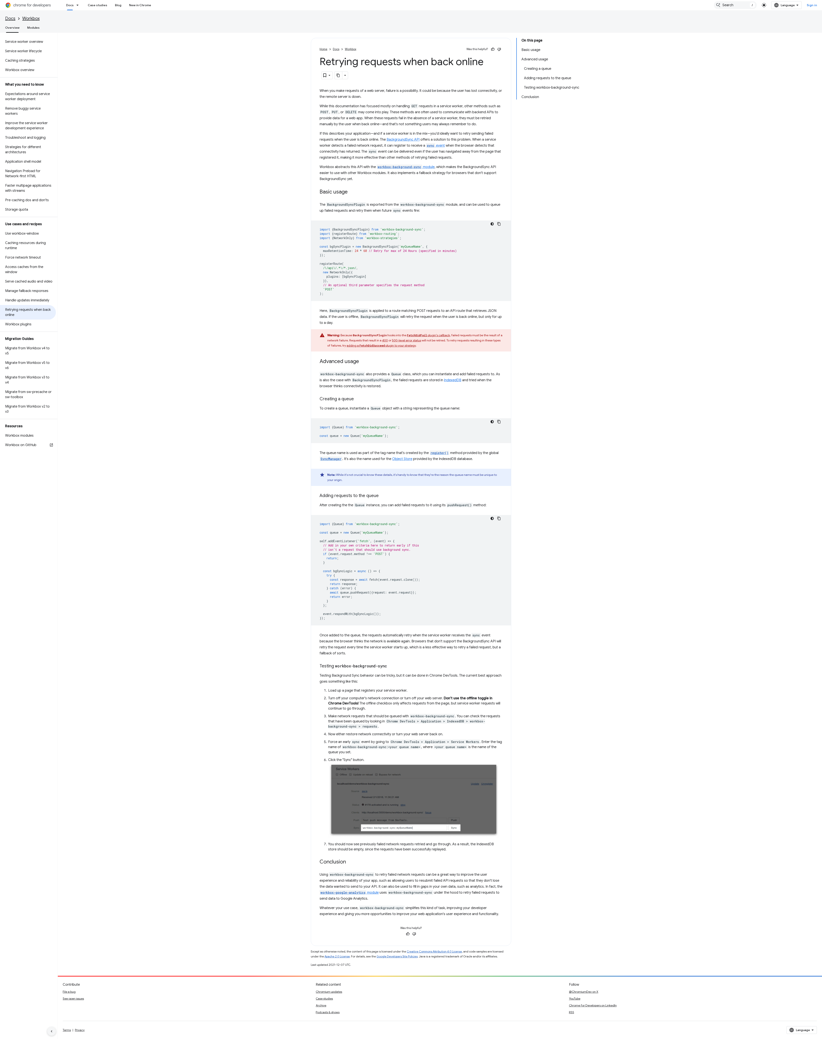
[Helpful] (493, 49)
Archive (321, 1005)
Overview (12, 28)
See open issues (73, 998)
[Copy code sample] (499, 223)
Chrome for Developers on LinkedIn (593, 1005)
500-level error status (406, 340)
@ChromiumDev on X (583, 992)
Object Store (402, 459)
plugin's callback (428, 335)
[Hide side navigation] (51, 1031)
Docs (70, 5)
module (406, 167)
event (436, 145)
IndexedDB (452, 380)
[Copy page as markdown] (338, 75)
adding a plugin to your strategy (381, 345)
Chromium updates (329, 992)
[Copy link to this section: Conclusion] (350, 862)
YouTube (574, 998)
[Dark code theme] (492, 223)
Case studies (97, 5)
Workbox (31, 18)
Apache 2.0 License (337, 956)
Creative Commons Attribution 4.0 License (434, 951)
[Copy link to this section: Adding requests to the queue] (383, 496)
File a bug (69, 992)
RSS (571, 1012)
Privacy (80, 1030)
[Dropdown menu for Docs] (79, 5)
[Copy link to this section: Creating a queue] (358, 399)
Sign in (812, 5)
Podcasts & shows (328, 1012)
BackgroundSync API (403, 139)
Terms (67, 1030)
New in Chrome (140, 5)
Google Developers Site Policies (397, 956)
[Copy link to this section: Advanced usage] (363, 361)
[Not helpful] (499, 49)
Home (323, 49)
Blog (118, 5)
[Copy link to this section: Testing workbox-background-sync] (391, 666)
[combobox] (735, 5)
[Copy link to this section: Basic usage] (352, 192)
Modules (33, 28)
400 (385, 340)
